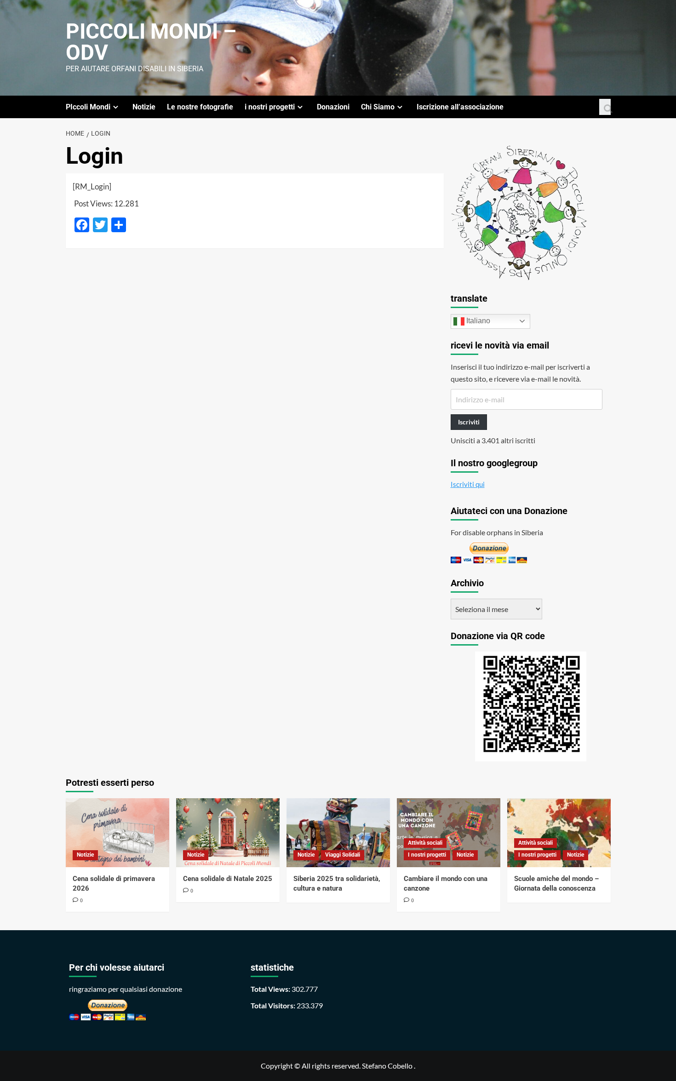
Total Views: (271, 988)
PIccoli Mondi (88, 107)
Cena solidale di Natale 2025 (227, 879)
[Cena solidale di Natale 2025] (228, 832)
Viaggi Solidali (342, 855)
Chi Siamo (378, 107)
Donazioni (333, 107)
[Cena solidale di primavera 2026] (117, 832)
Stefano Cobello (387, 1065)
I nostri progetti (427, 855)
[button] (605, 107)
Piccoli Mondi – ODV (151, 42)
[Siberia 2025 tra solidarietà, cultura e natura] (338, 832)
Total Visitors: (274, 1005)
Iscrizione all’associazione (460, 107)
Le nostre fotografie (200, 107)
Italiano (477, 321)
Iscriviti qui (468, 484)
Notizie (143, 107)
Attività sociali (425, 843)
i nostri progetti (270, 107)
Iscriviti (469, 422)
